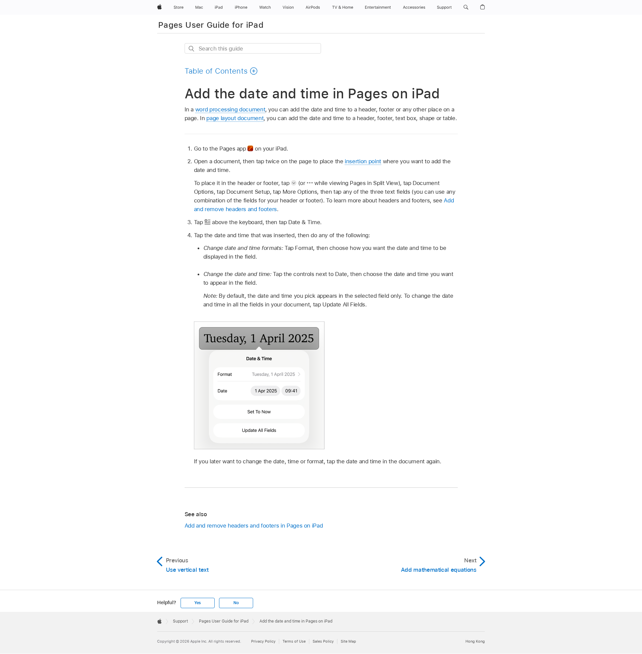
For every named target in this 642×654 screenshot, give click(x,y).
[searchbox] (253, 48)
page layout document (234, 118)
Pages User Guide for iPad (210, 25)
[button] (466, 7)
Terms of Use (294, 641)
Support (180, 621)
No (236, 602)
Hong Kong (475, 641)
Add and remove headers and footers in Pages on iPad (254, 525)
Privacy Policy (263, 641)
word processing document (230, 109)
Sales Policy (323, 641)
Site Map (348, 641)
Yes (197, 602)
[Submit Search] (191, 48)
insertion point (363, 161)
